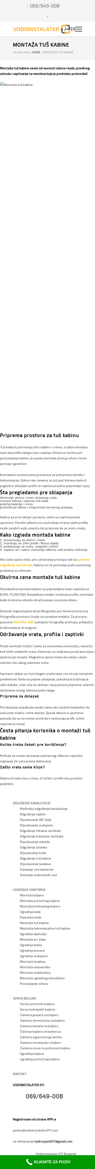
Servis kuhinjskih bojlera (37, 1009)
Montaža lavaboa (32, 961)
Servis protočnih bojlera (37, 1004)
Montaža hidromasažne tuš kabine (45, 928)
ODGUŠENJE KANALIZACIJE (32, 803)
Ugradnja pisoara (32, 950)
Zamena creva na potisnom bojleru (45, 1048)
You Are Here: (22, 52)
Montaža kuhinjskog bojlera (40, 906)
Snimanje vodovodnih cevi (38, 875)
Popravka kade (30, 917)
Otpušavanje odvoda (35, 842)
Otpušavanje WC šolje (35, 820)
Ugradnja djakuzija (33, 934)
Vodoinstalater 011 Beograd (56, 1154)
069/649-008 (44, 6)
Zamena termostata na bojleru (42, 1020)
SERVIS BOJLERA (24, 998)
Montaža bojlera (32, 895)
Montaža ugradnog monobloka (42, 978)
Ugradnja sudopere (34, 956)
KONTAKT (20, 1074)
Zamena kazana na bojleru (39, 1026)
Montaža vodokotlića (35, 972)
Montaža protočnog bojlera (40, 901)
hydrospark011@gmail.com (53, 1141)
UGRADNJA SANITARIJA (29, 890)
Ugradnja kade (30, 912)
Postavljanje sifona (34, 983)
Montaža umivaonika (35, 967)
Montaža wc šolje (33, 939)
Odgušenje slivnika (33, 847)
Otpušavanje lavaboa (35, 864)
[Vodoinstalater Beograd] (44, 29)
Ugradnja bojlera (32, 1053)
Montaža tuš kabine (34, 923)
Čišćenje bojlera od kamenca (40, 1031)
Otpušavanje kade (33, 853)
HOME (36, 52)
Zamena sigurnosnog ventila (41, 1037)
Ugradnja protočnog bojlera (40, 1059)
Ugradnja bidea (31, 945)
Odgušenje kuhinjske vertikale (41, 836)
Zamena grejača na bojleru (39, 1015)
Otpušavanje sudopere (36, 825)
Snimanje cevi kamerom (36, 869)
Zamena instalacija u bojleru (40, 1042)
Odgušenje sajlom (33, 814)
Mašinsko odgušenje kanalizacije (44, 808)
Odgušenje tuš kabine (35, 858)
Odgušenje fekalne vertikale (40, 831)
